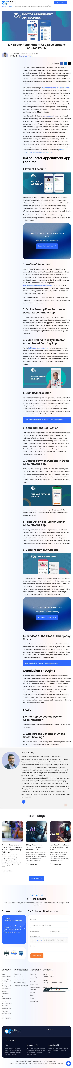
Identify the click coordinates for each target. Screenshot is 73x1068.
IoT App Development (6, 1017)
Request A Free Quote (46, 246)
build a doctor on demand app (38, 348)
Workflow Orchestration (6, 1012)
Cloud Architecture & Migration (6, 1003)
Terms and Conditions (36, 1063)
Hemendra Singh (25, 56)
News (32, 995)
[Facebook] (51, 1033)
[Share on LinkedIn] (65, 63)
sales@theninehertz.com (13, 921)
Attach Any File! (35, 936)
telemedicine (48, 116)
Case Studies (34, 982)
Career (32, 998)
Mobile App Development (6, 980)
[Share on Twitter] (69, 63)
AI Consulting (6, 989)
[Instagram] (47, 1033)
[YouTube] (63, 1033)
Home (4, 6)
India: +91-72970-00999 (13, 929)
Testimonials (34, 985)
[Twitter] (55, 1033)
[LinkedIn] (59, 1033)
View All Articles (35, 878)
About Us (33, 974)
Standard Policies (50, 1063)
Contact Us (59, 2)
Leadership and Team (35, 978)
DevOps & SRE (6, 1008)
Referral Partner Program (35, 989)
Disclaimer (23, 1063)
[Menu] (69, 3)
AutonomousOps (19, 983)
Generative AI (18, 977)
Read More (8, 871)
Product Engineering (5, 993)
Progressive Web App (21, 986)
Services (6, 969)
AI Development (6, 997)
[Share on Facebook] (61, 63)
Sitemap (60, 1063)
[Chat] (68, 1063)
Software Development (6, 985)
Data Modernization (6, 975)
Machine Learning (19, 980)
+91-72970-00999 (10, 1054)
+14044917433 (48, 976)
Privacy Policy (14, 1063)
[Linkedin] (23, 802)
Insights (32, 992)
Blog (10, 6)
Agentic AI (17, 974)
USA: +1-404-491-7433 (12, 932)
